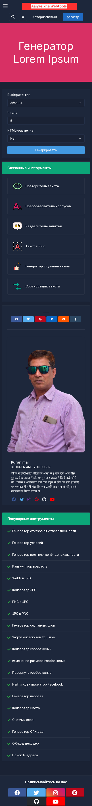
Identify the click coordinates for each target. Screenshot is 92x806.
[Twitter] (28, 319)
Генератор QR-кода (28, 731)
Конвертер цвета (26, 708)
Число (12, 112)
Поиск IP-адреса (25, 755)
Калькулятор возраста (30, 566)
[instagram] (30, 499)
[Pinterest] (40, 319)
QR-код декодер (25, 743)
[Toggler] (5, 6)
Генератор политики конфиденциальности (45, 554)
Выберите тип (18, 95)
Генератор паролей (27, 696)
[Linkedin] (51, 319)
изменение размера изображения (38, 661)
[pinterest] (37, 499)
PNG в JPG (20, 602)
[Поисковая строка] (13, 17)
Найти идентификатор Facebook (37, 684)
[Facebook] (16, 319)
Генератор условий (27, 543)
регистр (73, 17)
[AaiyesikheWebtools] (49, 6)
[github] (44, 499)
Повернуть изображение (32, 672)
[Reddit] (63, 319)
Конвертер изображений (31, 649)
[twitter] (22, 499)
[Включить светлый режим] (23, 17)
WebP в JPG (21, 578)
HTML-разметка (20, 130)
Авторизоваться (45, 17)
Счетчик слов (22, 720)
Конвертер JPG (24, 590)
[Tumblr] (75, 319)
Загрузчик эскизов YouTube (33, 637)
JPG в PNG (20, 613)
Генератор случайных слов (33, 625)
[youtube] (52, 499)
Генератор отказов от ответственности (44, 531)
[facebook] (14, 499)
